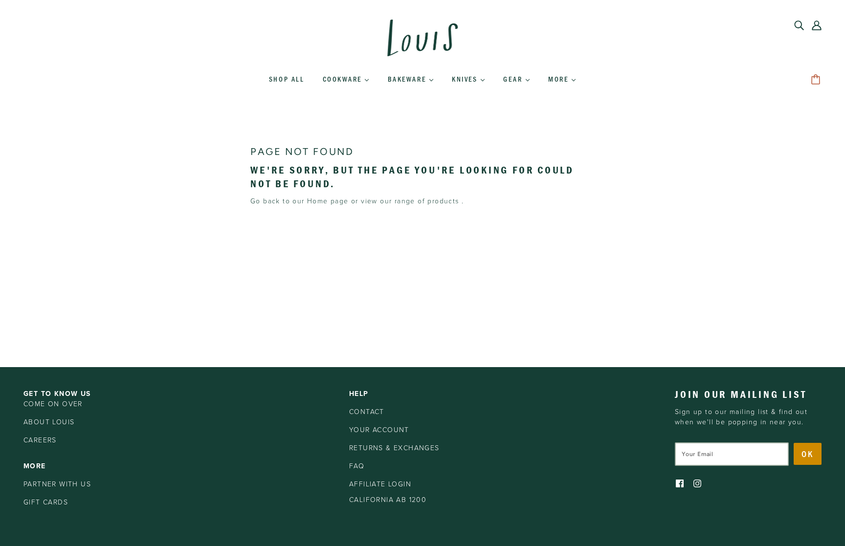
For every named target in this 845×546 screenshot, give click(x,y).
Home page (328, 201)
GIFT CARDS (45, 502)
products (443, 201)
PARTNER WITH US (57, 484)
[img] (799, 25)
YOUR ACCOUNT (379, 430)
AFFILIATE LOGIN (380, 484)
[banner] (422, 37)
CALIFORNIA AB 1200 (387, 500)
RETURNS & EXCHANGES (394, 448)
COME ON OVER (53, 404)
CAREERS (40, 440)
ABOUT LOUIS (48, 422)
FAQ (356, 466)
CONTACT (366, 412)
